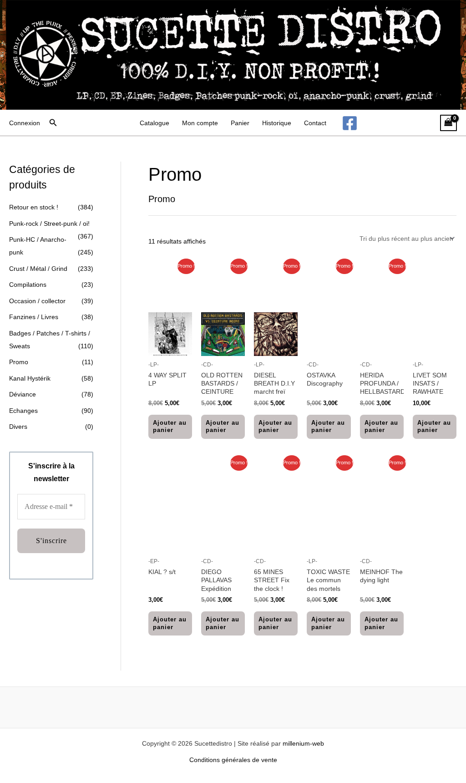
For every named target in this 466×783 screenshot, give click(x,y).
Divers (18, 426)
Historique (276, 123)
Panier (240, 123)
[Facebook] (350, 123)
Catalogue (154, 123)
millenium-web (303, 743)
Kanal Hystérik (30, 378)
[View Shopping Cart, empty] (448, 123)
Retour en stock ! (33, 207)
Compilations (27, 284)
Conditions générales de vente (233, 759)
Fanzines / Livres (33, 316)
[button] (53, 123)
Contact (315, 123)
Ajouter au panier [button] (170, 426)
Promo (18, 362)
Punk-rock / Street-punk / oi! (49, 223)
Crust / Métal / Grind (38, 268)
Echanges (23, 410)
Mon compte (200, 123)
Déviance (22, 394)
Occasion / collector (37, 301)
